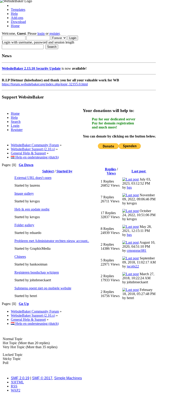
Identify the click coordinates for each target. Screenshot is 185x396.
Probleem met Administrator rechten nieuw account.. (51, 241)
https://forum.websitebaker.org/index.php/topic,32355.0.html (45, 84)
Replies (110, 169)
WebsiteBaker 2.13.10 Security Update (31, 68)
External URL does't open (32, 178)
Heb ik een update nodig (31, 209)
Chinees (20, 257)
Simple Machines (68, 378)
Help (14, 14)
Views (111, 173)
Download (18, 22)
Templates (18, 9)
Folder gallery (24, 225)
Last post (139, 171)
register (54, 33)
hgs (129, 187)
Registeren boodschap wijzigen (36, 272)
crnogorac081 (136, 250)
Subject (48, 171)
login (41, 33)
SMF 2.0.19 (20, 378)
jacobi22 (133, 266)
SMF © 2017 (42, 378)
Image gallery (24, 193)
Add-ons (17, 18)
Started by (64, 171)
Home (15, 26)
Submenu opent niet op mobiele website (42, 288)
